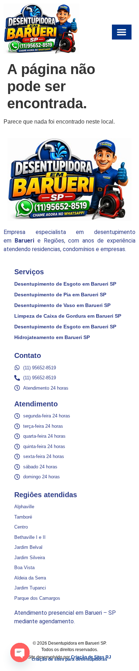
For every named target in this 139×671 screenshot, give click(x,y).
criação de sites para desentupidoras (69, 659)
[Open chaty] (20, 652)
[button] (122, 32)
